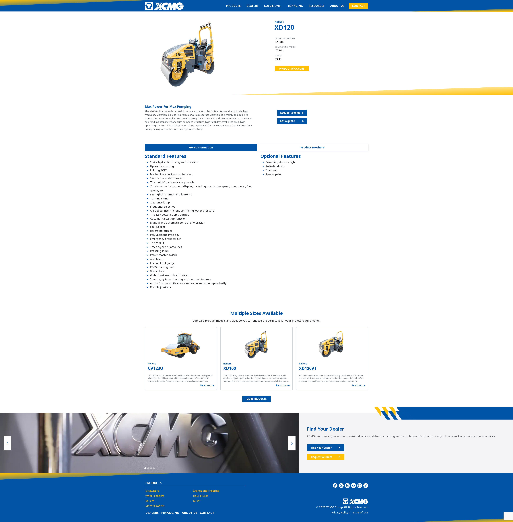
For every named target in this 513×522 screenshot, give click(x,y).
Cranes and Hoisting (206, 490)
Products (233, 6)
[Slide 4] (154, 468)
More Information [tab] (201, 147)
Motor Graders (154, 506)
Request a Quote (321, 457)
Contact (358, 6)
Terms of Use (359, 512)
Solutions (272, 6)
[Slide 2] (148, 468)
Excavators (152, 490)
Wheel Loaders (154, 495)
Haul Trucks (200, 495)
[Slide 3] (151, 468)
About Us (337, 6)
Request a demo (290, 112)
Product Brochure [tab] (312, 147)
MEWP (197, 500)
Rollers (149, 500)
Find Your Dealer (321, 447)
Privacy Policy (339, 512)
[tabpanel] (256, 222)
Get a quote (287, 121)
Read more (207, 385)
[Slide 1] (145, 468)
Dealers (252, 6)
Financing (294, 6)
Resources (316, 6)
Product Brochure (291, 68)
